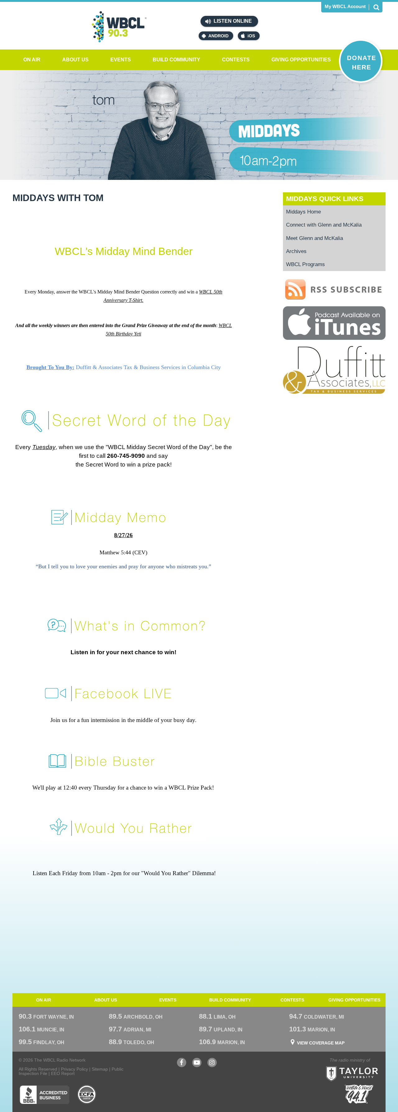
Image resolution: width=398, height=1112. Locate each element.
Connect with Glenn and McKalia (324, 225)
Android (218, 35)
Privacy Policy (74, 1069)
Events (120, 59)
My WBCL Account (345, 6)
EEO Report (63, 1073)
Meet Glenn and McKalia (314, 238)
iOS (251, 35)
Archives (296, 251)
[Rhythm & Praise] (359, 1094)
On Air (31, 59)
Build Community (176, 59)
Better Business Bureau (44, 1094)
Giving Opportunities (301, 59)
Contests (236, 59)
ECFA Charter (87, 1094)
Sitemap (100, 1069)
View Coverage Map (321, 1043)
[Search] (376, 7)
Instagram (212, 1065)
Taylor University (363, 1066)
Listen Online (232, 21)
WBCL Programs (305, 264)
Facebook (181, 1065)
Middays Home (303, 212)
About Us (75, 59)
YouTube (196, 1065)
